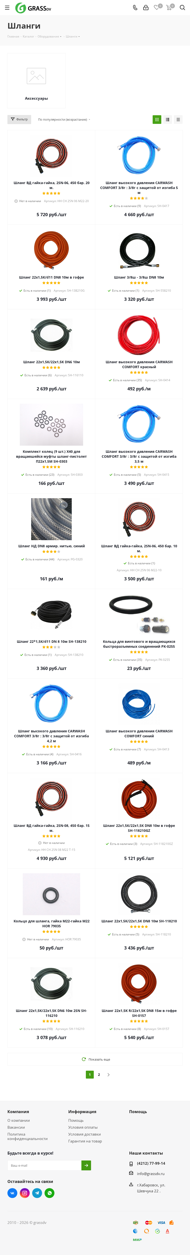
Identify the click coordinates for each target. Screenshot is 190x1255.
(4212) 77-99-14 (151, 1163)
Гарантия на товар (85, 1141)
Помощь (76, 1120)
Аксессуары (36, 98)
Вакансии (16, 1127)
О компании (18, 1120)
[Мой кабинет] (145, 7)
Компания (18, 1111)
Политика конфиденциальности (27, 1136)
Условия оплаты (83, 1127)
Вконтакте (12, 1193)
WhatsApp (49, 1193)
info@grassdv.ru (151, 1173)
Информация (82, 1111)
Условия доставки (84, 1134)
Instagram (25, 1193)
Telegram (37, 1193)
